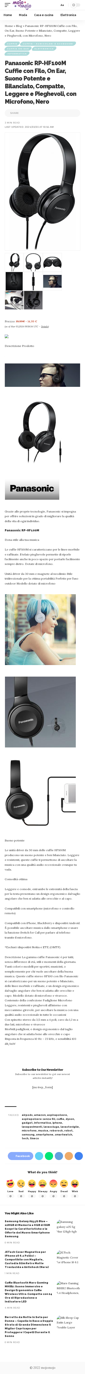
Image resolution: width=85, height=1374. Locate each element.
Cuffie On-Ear (18, 48)
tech (25, 1138)
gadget (27, 1122)
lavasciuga (51, 1126)
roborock (56, 1130)
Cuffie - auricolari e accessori (48, 44)
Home (9, 26)
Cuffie (12, 44)
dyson (70, 1119)
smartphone (44, 1134)
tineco (34, 1138)
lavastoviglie (69, 1126)
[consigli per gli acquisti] (22, 5)
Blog (19, 26)
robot (68, 1130)
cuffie (60, 1119)
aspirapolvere (57, 1115)
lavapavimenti (32, 1126)
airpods (27, 1115)
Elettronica (44, 48)
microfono (29, 1130)
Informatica (17, 53)
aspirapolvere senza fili (38, 1119)
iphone (57, 1122)
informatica (42, 1122)
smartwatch (63, 1134)
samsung (28, 1134)
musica (43, 1130)
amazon (40, 1115)
